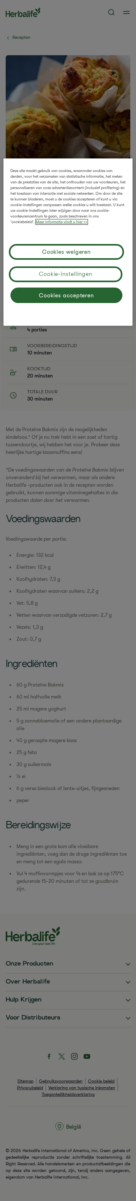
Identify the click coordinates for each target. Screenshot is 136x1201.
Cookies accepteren (66, 295)
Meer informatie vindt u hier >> (61, 222)
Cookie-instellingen (65, 274)
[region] (68, 242)
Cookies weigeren (66, 252)
